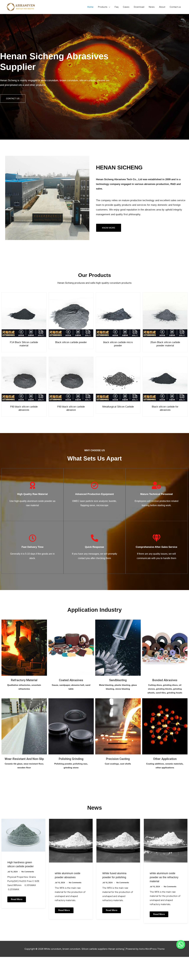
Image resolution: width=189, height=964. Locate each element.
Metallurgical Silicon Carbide (118, 406)
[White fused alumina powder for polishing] (71, 841)
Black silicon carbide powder (71, 342)
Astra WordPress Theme (152, 948)
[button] (12, 98)
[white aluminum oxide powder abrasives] (23, 841)
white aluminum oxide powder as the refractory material (116, 877)
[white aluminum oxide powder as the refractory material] (118, 841)
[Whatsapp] (181, 944)
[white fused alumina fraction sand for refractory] (166, 841)
